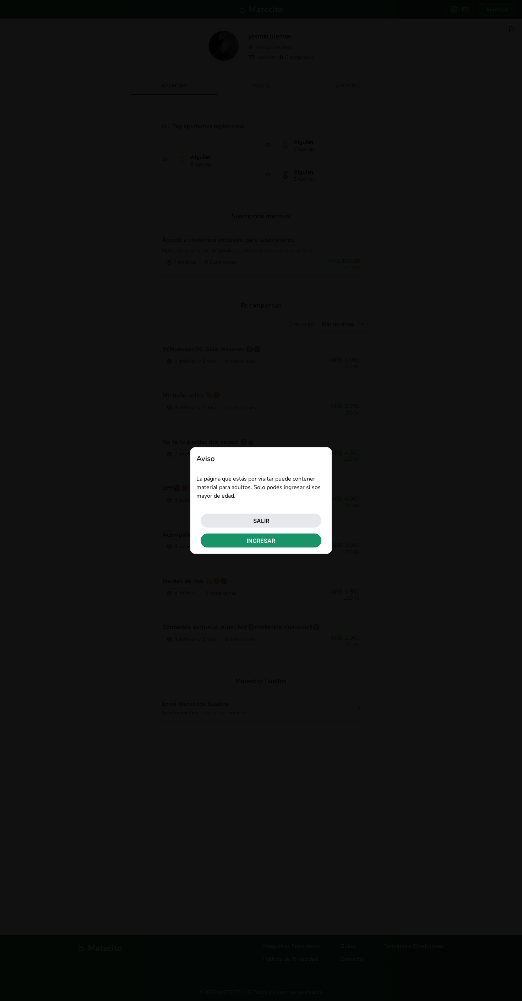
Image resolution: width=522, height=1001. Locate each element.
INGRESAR (261, 540)
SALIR (261, 520)
